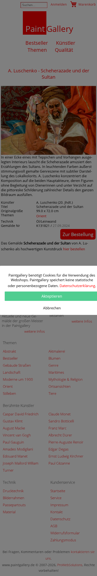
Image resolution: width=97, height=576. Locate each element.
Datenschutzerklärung (77, 285)
